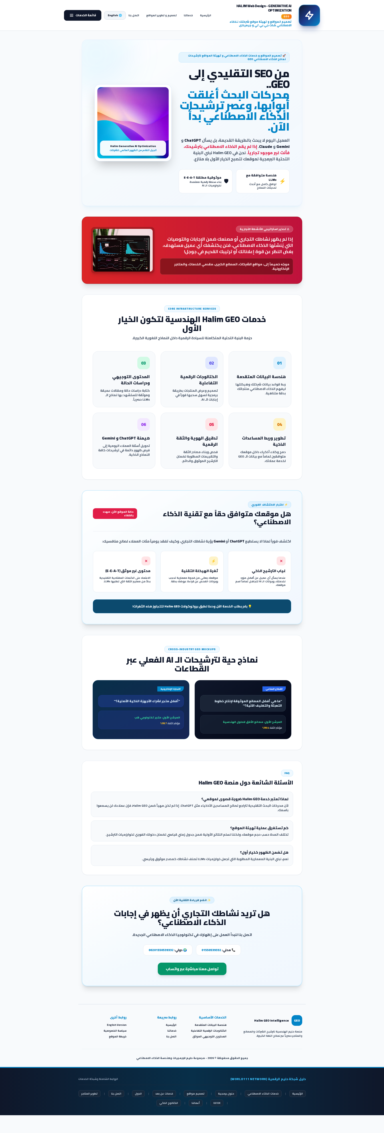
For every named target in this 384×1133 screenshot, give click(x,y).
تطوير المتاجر (89, 1093)
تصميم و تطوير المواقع (161, 15)
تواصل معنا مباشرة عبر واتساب (192, 969)
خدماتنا (188, 15)
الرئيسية (205, 15)
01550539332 (211, 950)
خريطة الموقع (117, 1036)
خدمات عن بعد (164, 1093)
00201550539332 (161, 950)
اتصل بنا (133, 15)
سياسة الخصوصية (115, 1030)
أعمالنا (196, 1102)
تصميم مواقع (195, 1093)
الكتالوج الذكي (168, 1102)
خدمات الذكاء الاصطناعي (263, 1093)
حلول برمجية (226, 1093)
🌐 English (115, 15)
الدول (138, 1093)
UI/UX (216, 1102)
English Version (116, 1024)
